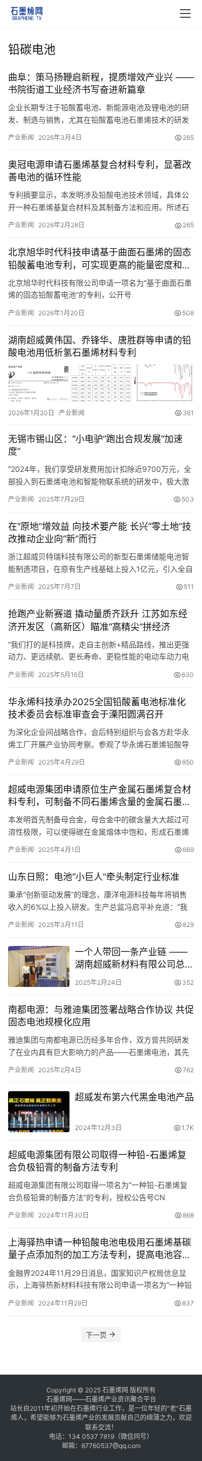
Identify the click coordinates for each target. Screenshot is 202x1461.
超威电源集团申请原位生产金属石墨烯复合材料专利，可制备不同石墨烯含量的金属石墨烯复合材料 (99, 796)
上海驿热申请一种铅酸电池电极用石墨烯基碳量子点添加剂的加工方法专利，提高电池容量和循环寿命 (99, 1249)
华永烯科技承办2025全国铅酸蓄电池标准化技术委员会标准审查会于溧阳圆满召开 (97, 708)
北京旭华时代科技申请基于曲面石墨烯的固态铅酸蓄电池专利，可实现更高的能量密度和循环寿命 (99, 259)
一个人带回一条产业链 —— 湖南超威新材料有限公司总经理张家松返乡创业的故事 (134, 958)
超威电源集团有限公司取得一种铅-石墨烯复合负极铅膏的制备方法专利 (97, 1161)
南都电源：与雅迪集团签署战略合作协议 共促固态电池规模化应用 (101, 1015)
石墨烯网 (115, 1390)
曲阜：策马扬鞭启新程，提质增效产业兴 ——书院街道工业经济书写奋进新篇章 (101, 83)
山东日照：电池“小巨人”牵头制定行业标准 (93, 876)
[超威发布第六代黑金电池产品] (38, 1111)
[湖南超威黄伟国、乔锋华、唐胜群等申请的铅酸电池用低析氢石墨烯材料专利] (101, 383)
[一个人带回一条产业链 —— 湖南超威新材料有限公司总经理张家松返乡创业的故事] (38, 966)
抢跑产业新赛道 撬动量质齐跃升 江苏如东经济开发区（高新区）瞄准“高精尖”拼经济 (97, 620)
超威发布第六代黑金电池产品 (134, 1097)
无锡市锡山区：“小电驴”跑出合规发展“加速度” (95, 445)
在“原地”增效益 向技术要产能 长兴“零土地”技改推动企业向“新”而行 (99, 532)
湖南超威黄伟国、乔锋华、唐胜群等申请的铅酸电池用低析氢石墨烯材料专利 (99, 346)
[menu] (185, 13)
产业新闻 (21, 137)
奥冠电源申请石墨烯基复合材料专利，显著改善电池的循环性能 (99, 170)
